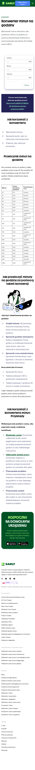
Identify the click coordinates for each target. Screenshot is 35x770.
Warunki (4, 741)
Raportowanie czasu (8, 628)
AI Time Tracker (6, 600)
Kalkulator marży (6, 693)
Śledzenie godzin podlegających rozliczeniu (15, 634)
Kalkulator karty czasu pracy (10, 702)
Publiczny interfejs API (8, 738)
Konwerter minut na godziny (10, 714)
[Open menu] (33, 3)
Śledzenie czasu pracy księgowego (12, 660)
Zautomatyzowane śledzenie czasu (12, 597)
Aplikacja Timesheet (8, 619)
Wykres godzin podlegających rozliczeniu (14, 684)
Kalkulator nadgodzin (8, 699)
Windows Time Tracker (8, 609)
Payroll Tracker (6, 615)
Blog (2, 674)
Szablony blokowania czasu (10, 690)
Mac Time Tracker (7, 606)
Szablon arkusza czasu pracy (11, 681)
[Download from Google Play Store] (23, 543)
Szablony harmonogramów (10, 687)
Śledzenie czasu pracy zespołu (11, 651)
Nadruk (3, 744)
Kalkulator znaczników (8, 696)
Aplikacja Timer (6, 622)
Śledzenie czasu (14, 435)
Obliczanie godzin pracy (17, 454)
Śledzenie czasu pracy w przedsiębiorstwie (15, 657)
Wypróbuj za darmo (22, 3)
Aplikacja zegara (7, 625)
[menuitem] (17, 597)
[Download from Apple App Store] (11, 543)
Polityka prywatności (8, 747)
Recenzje (4, 750)
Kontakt (4, 728)
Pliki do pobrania (7, 735)
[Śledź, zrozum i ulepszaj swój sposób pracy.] (8, 3)
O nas (3, 725)
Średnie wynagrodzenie (9, 678)
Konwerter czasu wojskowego (11, 711)
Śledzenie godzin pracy (9, 631)
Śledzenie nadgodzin (8, 640)
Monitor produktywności (9, 603)
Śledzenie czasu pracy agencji (11, 663)
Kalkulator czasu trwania (9, 708)
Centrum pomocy (7, 732)
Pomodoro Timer (7, 705)
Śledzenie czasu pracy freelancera (12, 654)
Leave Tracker (5, 637)
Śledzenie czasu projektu (9, 612)
